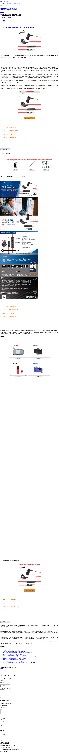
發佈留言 (2, 689)
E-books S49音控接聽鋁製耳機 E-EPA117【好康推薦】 (19, 27)
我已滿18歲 (3, 751)
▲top (1, 680)
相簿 (4, 20)
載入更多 (2, 682)
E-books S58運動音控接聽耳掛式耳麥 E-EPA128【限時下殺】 (15, 651)
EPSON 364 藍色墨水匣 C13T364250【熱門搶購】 (13, 654)
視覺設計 (9, 678)
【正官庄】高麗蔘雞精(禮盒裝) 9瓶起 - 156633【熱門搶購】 (15, 655)
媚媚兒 (1, 668)
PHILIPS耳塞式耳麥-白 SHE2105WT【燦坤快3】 (12, 661)
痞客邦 (7, 675)
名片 (4, 22)
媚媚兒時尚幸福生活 (8, 9)
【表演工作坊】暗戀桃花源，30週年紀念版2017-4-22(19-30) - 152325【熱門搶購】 (19, 662)
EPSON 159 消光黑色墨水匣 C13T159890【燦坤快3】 (13, 659)
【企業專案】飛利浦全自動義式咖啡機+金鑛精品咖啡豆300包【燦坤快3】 (18, 652)
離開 (6, 751)
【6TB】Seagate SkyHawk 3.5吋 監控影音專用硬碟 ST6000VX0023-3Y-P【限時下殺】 (20, 656)
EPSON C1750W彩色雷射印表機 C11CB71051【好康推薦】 (15, 658)
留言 (10, 675)
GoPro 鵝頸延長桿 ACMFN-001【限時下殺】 (12, 650)
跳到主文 (2, 12)
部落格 (4, 21)
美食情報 (10, 17)
